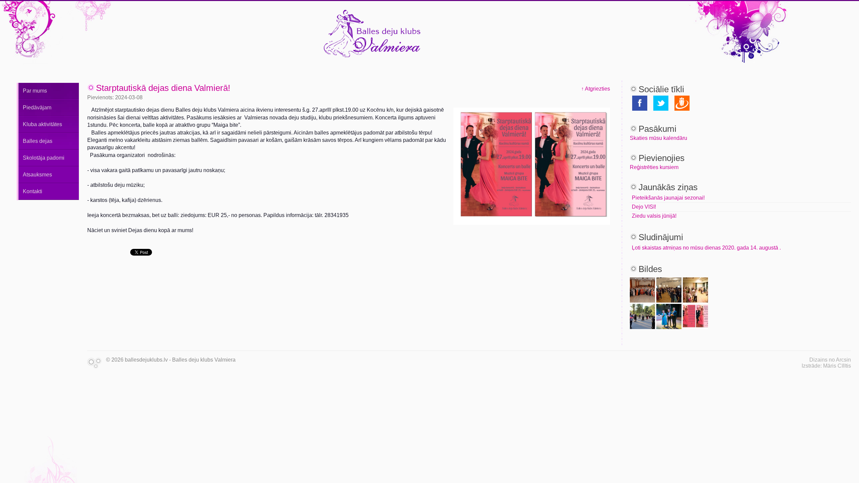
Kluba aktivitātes (42, 124)
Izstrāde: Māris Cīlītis (826, 366)
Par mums (35, 91)
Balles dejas (37, 141)
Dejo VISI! (644, 207)
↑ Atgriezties (595, 89)
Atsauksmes (37, 174)
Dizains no (822, 360)
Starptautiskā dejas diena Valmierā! (163, 88)
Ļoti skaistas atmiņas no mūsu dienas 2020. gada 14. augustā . (706, 248)
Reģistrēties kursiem (654, 167)
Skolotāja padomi (43, 158)
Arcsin (843, 360)
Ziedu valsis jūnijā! (654, 216)
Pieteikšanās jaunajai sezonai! (668, 198)
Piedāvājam (37, 107)
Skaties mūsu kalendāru (658, 138)
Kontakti (32, 191)
